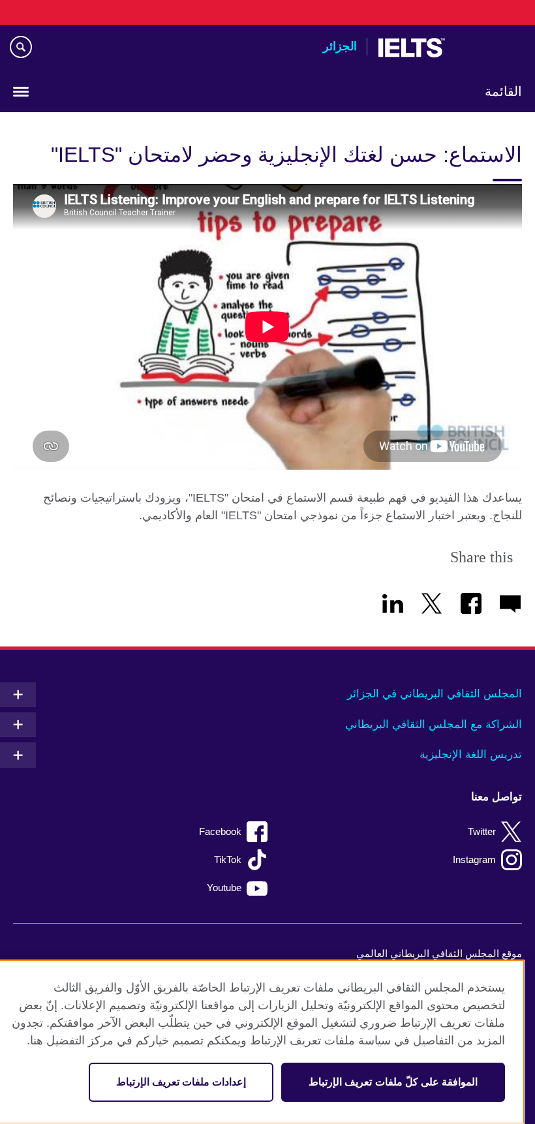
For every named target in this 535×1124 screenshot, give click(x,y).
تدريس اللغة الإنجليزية (471, 754)
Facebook (220, 831)
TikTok (227, 859)
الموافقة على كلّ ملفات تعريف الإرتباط (393, 1081)
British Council (488, 47)
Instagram (474, 859)
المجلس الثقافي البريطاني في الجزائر (434, 694)
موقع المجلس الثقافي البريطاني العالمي (439, 953)
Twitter (482, 831)
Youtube (224, 887)
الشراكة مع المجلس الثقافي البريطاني (433, 724)
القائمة (503, 91)
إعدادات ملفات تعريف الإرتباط (181, 1081)
